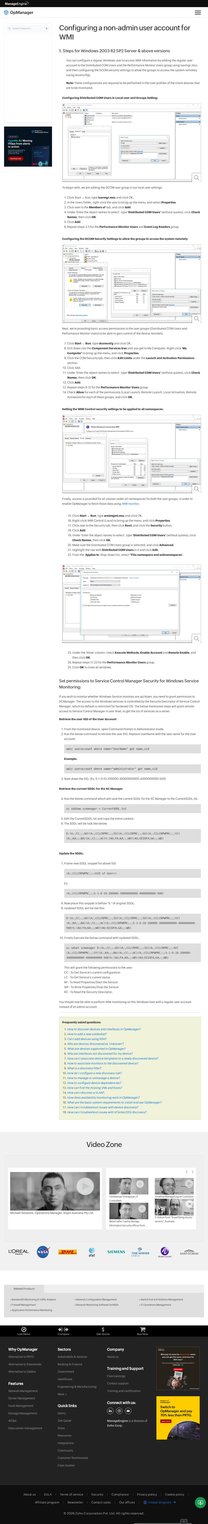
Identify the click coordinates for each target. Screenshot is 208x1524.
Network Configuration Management (96, 1299)
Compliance (120, 1494)
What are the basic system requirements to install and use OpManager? (114, 1102)
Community (65, 1450)
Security (97, 1494)
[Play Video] (55, 1191)
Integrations (66, 1443)
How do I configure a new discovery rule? (94, 1073)
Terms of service (71, 1494)
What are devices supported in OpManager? (96, 1048)
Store (61, 1428)
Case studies (66, 1465)
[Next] (193, 1172)
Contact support (118, 1383)
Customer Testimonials (73, 1458)
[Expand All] (46, 28)
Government (66, 1371)
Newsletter (75, 1502)
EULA (48, 1494)
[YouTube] (128, 1411)
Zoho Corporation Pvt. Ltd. (95, 1513)
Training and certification (124, 1391)
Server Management (21, 1398)
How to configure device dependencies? (94, 1083)
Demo (62, 1413)
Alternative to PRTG (21, 1356)
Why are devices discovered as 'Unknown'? (95, 1043)
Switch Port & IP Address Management (162, 1299)
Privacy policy (147, 1494)
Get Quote (64, 1420)
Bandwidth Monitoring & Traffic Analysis (34, 1299)
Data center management (25, 1428)
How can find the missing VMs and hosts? (94, 1087)
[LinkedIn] (110, 1411)
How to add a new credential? (87, 1034)
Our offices (127, 1502)
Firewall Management (24, 1304)
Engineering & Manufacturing (77, 1386)
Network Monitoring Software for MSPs (97, 1304)
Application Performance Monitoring (32, 1310)
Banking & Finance (70, 1364)
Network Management (23, 1391)
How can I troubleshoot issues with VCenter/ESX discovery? (106, 1112)
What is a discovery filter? (84, 1068)
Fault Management (20, 1405)
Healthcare (65, 1379)
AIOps (12, 1420)
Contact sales (101, 1502)
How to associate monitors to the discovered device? (102, 1063)
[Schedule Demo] (200, 1502)
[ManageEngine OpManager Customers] (104, 1252)
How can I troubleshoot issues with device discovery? (102, 1107)
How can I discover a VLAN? (85, 1092)
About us (113, 1356)
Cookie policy (174, 1494)
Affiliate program (47, 1502)
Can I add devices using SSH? (86, 1039)
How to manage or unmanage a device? (93, 1078)
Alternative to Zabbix (22, 1371)
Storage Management (22, 1413)
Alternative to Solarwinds (24, 1364)
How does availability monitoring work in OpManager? (103, 1097)
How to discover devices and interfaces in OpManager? (104, 1029)
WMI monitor (130, 503)
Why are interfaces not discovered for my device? (100, 1053)
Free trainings (116, 1376)
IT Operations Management (156, 1304)
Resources (65, 1435)
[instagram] (119, 1411)
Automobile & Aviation (72, 1356)
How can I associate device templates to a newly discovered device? (112, 1058)
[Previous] (187, 1172)
